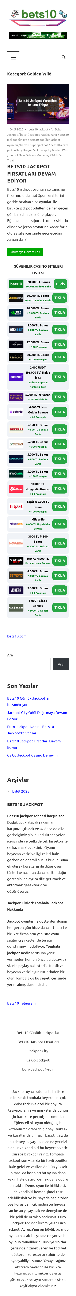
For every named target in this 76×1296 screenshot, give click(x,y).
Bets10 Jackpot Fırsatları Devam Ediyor (31, 173)
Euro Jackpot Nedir (38, 1069)
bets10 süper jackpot (34, 145)
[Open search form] (64, 56)
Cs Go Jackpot (38, 1060)
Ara (10, 655)
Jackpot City (38, 1050)
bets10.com (17, 636)
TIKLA (59, 297)
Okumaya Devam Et (24, 252)
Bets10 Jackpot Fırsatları (38, 1041)
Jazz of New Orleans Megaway (29, 155)
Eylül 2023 (21, 791)
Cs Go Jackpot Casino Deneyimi (32, 755)
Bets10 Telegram (21, 1003)
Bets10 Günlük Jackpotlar (38, 1032)
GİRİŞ (60, 284)
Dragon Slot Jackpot (36, 150)
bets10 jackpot (38, 129)
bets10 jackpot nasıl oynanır (38, 134)
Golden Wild (60, 150)
